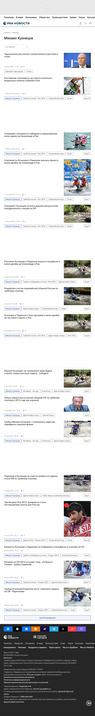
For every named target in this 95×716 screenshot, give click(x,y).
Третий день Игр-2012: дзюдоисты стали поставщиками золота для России (25, 503)
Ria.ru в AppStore (70, 647)
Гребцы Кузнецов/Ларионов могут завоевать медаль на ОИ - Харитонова (31, 590)
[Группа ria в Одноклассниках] (35, 628)
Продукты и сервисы (37, 647)
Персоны (15, 32)
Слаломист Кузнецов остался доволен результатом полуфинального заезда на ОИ (31, 207)
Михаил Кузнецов (18, 38)
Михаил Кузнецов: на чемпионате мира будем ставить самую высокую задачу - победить (28, 372)
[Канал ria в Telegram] (53, 628)
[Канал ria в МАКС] (8, 628)
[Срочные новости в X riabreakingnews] (72, 628)
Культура (79, 643)
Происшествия (51, 643)
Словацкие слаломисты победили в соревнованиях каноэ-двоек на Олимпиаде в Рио (30, 134)
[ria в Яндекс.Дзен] (17, 628)
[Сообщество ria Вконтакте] (26, 628)
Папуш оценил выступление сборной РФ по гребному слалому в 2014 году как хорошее (32, 398)
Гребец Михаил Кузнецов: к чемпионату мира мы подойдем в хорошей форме (29, 423)
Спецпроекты (10, 647)
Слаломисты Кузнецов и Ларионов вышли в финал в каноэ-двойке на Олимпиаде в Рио (31, 161)
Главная (7, 32)
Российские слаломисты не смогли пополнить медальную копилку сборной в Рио (28, 79)
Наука (70, 643)
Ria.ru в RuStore (87, 647)
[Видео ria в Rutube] (44, 628)
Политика (8, 643)
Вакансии (8, 658)
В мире (40, 643)
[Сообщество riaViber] (81, 628)
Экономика (30, 643)
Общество (18, 643)
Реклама (22, 647)
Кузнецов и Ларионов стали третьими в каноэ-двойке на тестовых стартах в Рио (31, 316)
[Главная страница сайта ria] (16, 23)
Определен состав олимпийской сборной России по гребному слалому (31, 289)
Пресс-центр (54, 647)
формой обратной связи (14, 702)
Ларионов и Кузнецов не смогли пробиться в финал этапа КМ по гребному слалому (31, 477)
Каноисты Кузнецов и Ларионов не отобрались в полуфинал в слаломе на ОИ (44, 547)
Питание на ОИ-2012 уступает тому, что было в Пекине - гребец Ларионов (28, 563)
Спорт (62, 643)
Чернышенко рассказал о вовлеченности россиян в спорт (31, 55)
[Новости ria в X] (63, 628)
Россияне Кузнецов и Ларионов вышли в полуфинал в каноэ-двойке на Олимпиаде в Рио (32, 262)
